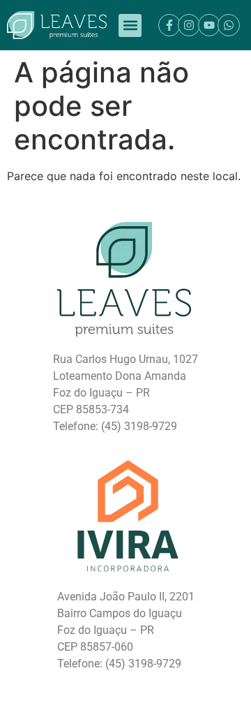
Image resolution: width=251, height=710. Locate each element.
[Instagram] (189, 25)
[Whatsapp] (229, 25)
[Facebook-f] (169, 25)
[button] (130, 25)
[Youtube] (209, 25)
